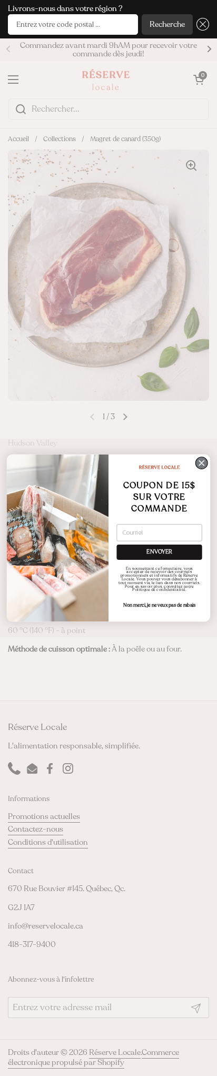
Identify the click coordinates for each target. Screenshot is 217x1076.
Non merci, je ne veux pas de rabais (159, 605)
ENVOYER (159, 552)
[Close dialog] (201, 463)
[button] (201, 24)
